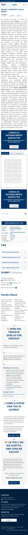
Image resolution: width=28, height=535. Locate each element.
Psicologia (12, 235)
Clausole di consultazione (10, 262)
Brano (19, 16)
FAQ (8, 530)
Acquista (15, 147)
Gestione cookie (23, 530)
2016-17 (12, 230)
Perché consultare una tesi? (11, 257)
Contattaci (16, 530)
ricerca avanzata (15, 385)
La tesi (4, 16)
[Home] (10, 4)
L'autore (11, 16)
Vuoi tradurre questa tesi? (10, 267)
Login (13, 1)
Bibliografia (19, 153)
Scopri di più (13, 483)
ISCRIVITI (9, 520)
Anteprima (5, 153)
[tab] (14, 252)
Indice (12, 153)
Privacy (11, 530)
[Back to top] (25, 532)
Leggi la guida (15, 435)
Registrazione (7, 1)
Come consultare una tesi (10, 252)
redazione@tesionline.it (9, 280)
